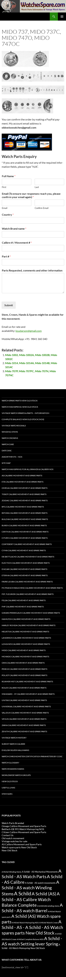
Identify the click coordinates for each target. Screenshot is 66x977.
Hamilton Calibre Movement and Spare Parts (26, 619)
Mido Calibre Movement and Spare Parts (24, 650)
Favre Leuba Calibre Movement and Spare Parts (27, 581)
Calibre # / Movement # (17, 242)
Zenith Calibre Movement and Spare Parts (24, 731)
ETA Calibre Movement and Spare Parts (22, 481)
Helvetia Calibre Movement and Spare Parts (25, 631)
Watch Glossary (10, 762)
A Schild (22, 893)
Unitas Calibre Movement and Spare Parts (24, 700)
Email (4, 208)
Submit (8, 305)
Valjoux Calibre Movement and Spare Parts (25, 712)
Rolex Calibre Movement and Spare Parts (24, 687)
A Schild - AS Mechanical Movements (40, 872)
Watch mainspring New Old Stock (20, 407)
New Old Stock (10, 781)
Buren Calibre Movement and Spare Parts (24, 525)
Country (8, 214)
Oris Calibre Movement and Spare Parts (23, 663)
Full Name (8, 176)
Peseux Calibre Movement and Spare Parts (24, 669)
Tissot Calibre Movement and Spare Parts (24, 494)
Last (37, 187)
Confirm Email (41, 208)
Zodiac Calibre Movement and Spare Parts (25, 500)
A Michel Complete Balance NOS (30, 939)
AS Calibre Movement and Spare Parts (22, 475)
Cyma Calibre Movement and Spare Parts (24, 550)
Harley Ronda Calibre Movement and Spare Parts (28, 625)
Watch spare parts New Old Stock (20, 400)
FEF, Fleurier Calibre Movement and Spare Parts (27, 594)
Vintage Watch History (14, 737)
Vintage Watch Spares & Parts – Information (25, 413)
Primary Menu (62, 16)
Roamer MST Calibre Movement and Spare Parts (27, 681)
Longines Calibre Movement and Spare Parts (26, 644)
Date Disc (7, 450)
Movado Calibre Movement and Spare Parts (25, 656)
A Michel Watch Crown (48, 922)
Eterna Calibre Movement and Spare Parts (25, 575)
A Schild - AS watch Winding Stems (30, 887)
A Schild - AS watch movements (40, 883)
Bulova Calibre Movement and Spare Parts (25, 519)
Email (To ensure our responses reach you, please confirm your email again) (31, 195)
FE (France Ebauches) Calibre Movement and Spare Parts (32, 588)
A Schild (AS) (44, 893)
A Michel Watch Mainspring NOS (25, 922)
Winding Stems (10, 432)
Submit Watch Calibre (13, 744)
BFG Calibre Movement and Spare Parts (23, 506)
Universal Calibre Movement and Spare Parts (26, 706)
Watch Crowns (10, 438)
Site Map (6, 463)
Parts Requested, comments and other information (32, 270)
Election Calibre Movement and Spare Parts (26, 563)
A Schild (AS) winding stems (48, 906)
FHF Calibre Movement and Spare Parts (23, 606)
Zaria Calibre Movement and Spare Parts (24, 725)
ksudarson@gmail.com (29, 330)
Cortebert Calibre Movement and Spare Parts (27, 544)
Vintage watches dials (14, 425)
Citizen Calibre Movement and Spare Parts (25, 538)
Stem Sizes (7, 794)
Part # (6, 256)
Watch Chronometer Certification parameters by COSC (32, 756)
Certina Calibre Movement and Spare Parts (25, 531)
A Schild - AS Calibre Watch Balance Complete (31, 899)
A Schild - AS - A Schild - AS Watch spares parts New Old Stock (32, 927)
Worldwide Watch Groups (16, 775)
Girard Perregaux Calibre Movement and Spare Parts (31, 613)
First (4, 187)
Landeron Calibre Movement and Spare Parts (26, 638)
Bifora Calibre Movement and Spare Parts (24, 513)
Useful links (8, 787)
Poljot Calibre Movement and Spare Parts (24, 675)
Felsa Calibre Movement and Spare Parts (24, 600)
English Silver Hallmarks (15, 750)
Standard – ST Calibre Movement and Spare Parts (28, 694)
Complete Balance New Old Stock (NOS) (23, 419)
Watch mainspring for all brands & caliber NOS (27, 469)
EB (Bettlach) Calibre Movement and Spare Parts (28, 556)
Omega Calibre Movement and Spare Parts (24, 488)
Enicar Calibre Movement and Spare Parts (24, 569)
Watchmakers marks (13, 769)
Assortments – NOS (12, 457)
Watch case (8, 444)
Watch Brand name (14, 228)
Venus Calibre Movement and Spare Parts (24, 719)
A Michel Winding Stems (11, 872)
